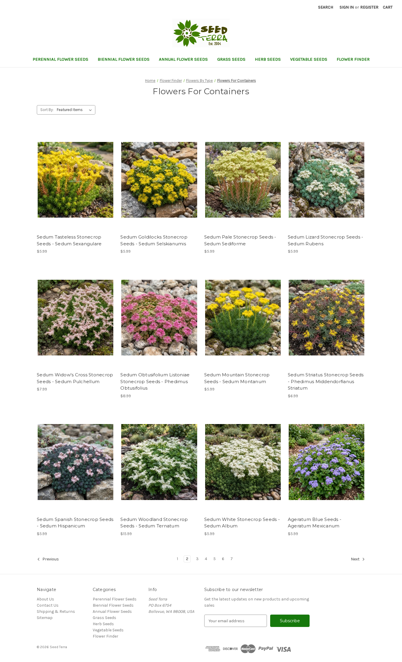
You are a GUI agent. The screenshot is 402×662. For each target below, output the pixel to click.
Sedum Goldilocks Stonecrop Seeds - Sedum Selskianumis (153, 240)
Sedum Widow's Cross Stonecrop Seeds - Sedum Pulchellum (75, 378)
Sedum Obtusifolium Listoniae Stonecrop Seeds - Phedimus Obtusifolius (155, 381)
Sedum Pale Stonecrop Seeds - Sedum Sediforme (240, 240)
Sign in (347, 7)
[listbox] (75, 109)
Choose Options (75, 185)
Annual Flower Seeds (183, 59)
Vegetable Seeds (308, 59)
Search (325, 7)
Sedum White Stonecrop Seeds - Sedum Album (242, 523)
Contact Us (48, 605)
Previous (50, 559)
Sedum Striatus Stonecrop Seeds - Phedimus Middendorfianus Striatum (326, 381)
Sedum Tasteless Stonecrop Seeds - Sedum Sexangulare (69, 240)
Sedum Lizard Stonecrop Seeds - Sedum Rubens (325, 240)
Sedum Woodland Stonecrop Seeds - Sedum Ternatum (154, 523)
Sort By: (47, 109)
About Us (45, 599)
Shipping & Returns (56, 611)
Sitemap (45, 617)
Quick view (70, 174)
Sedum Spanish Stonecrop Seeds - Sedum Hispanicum (75, 523)
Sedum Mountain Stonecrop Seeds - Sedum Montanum (237, 378)
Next (356, 559)
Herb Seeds (268, 59)
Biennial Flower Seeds (123, 59)
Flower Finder (353, 59)
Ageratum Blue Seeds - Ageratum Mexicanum (314, 523)
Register (369, 7)
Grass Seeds (231, 59)
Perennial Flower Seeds (60, 59)
